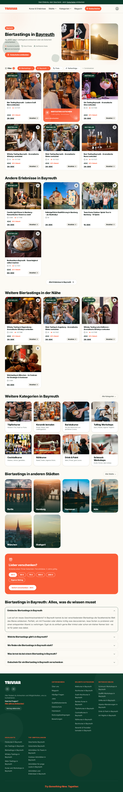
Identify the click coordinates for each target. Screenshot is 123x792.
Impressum (56, 711)
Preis (57, 68)
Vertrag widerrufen (13, 708)
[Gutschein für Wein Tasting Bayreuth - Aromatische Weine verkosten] (76, 127)
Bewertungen (57, 719)
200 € (50, 575)
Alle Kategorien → (109, 396)
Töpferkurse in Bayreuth (84, 708)
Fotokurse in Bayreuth (13, 742)
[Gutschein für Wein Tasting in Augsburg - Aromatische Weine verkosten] (76, 300)
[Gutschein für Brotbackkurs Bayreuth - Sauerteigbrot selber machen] (38, 234)
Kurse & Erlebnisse (37, 8)
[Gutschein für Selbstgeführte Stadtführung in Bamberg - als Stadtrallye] (76, 185)
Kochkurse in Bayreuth (84, 690)
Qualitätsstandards (59, 703)
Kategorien (64, 8)
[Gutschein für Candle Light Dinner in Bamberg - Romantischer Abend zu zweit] (38, 185)
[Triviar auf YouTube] (13, 689)
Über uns (55, 686)
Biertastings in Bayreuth (14, 750)
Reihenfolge (72, 68)
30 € (13, 575)
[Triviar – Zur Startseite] (11, 9)
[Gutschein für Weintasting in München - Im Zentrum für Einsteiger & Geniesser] (38, 348)
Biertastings (26, 68)
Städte (51, 8)
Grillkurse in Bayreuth (106, 700)
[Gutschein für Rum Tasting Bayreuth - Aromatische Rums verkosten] (115, 127)
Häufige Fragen (58, 695)
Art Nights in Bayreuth (107, 715)
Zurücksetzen (89, 68)
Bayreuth (43, 68)
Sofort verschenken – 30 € (22, 588)
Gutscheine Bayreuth (36, 746)
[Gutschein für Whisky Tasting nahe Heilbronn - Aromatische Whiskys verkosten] (115, 300)
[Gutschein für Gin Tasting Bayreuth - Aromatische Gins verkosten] (115, 76)
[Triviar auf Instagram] (7, 689)
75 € (31, 575)
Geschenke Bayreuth (36, 742)
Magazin (78, 8)
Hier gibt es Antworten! (14, 704)
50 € (22, 575)
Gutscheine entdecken (19, 55)
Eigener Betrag (17, 580)
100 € (40, 575)
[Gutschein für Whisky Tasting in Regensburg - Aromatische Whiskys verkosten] (38, 300)
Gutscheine (94, 8)
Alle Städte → (110, 474)
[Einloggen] (117, 8)
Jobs (54, 699)
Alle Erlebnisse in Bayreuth (60, 282)
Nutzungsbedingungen (61, 715)
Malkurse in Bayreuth (83, 686)
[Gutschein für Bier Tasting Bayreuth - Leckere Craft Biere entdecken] (38, 76)
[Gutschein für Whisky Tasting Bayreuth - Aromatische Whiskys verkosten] (38, 127)
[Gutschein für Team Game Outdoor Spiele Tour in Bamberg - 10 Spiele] (115, 185)
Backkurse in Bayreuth (84, 723)
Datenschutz (57, 707)
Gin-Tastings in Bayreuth (14, 746)
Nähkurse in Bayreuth (83, 719)
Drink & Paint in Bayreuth (108, 711)
